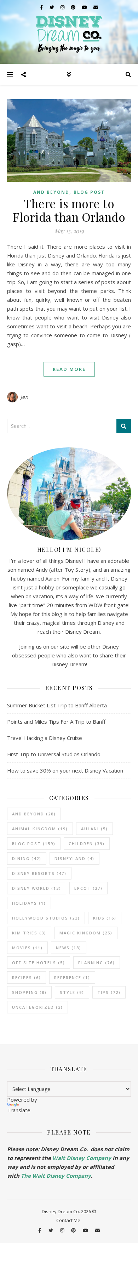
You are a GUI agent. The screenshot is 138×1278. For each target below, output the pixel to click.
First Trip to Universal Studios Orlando (53, 754)
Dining (26, 858)
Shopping (29, 992)
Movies (27, 947)
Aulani (94, 828)
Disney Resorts (39, 873)
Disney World (36, 888)
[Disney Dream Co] (69, 32)
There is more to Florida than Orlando (69, 210)
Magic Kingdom (86, 932)
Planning (96, 962)
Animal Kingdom (40, 828)
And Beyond (51, 192)
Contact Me (68, 1220)
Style (72, 992)
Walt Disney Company (81, 1157)
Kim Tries (29, 932)
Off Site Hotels (38, 962)
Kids (104, 918)
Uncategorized (37, 1007)
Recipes (26, 977)
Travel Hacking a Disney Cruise (44, 737)
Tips (109, 992)
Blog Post (89, 192)
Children (87, 843)
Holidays (29, 903)
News (68, 947)
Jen (25, 397)
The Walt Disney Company (56, 1175)
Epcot (88, 888)
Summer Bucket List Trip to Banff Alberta (57, 705)
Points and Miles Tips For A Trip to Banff (56, 721)
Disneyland (74, 858)
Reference (72, 977)
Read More (69, 369)
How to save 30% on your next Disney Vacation (65, 770)
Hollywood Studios (46, 918)
